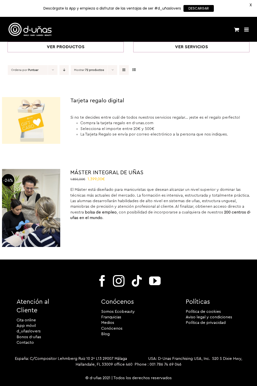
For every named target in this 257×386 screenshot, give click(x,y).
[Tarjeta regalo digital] (31, 100)
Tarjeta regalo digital (97, 100)
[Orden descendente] (64, 70)
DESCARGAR (198, 8)
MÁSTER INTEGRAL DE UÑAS (106, 172)
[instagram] (118, 281)
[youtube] (155, 281)
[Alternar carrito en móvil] (236, 29)
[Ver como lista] (134, 70)
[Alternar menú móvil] (246, 29)
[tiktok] (137, 281)
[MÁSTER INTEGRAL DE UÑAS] (31, 172)
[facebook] (102, 281)
